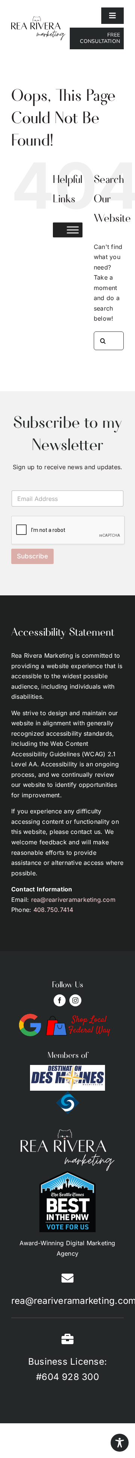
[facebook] (60, 1000)
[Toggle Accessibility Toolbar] (119, 1442)
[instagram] (75, 1000)
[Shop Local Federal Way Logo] (78, 1017)
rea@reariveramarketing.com (73, 899)
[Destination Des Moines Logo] (67, 1068)
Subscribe (32, 556)
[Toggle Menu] (73, 229)
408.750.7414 (53, 909)
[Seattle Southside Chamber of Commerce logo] (68, 1093)
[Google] (30, 1017)
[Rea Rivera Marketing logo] (38, 19)
